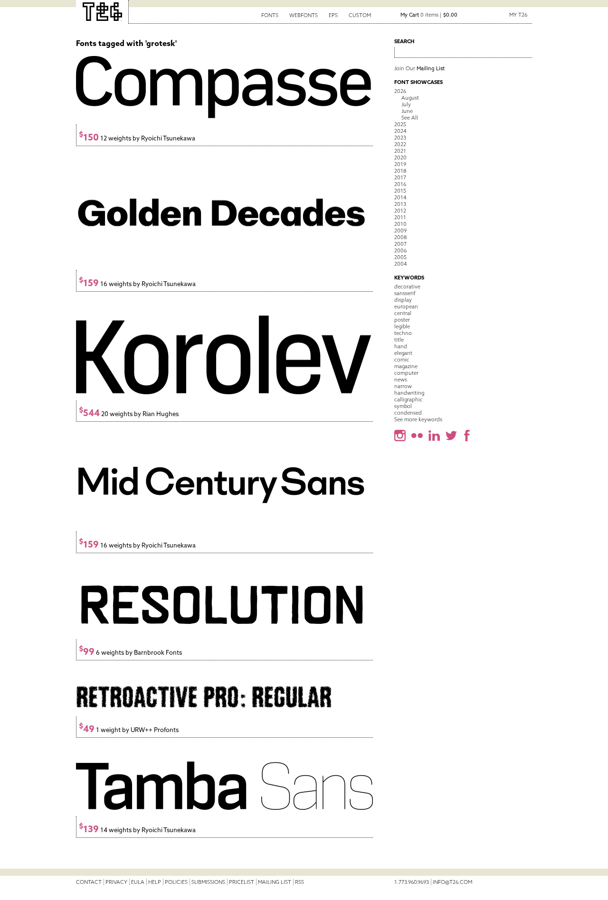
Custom (360, 15)
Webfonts (303, 15)
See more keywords (418, 419)
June (407, 111)
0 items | (428, 14)
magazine (406, 366)
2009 (400, 230)
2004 (400, 263)
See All (409, 117)
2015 (400, 190)
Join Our (419, 68)
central (402, 313)
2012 (400, 210)
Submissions (208, 882)
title (399, 339)
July (406, 104)
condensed (408, 412)
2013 (400, 204)
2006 (400, 250)
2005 (400, 257)
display (403, 300)
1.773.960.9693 (411, 882)
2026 (400, 91)
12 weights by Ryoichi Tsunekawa (137, 138)
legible (402, 326)
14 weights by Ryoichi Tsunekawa (137, 830)
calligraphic (408, 399)
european (406, 306)
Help (154, 882)
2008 (400, 237)
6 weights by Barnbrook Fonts (130, 653)
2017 (400, 177)
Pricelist (241, 882)
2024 (400, 131)
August (410, 97)
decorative (407, 286)
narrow (403, 386)
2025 (400, 124)
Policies (176, 882)
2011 (400, 217)
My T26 (518, 14)
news (400, 379)
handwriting (409, 393)
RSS (299, 882)
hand (400, 346)
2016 (400, 184)
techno (403, 333)
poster (402, 319)
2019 (400, 164)
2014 (400, 197)
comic (401, 359)
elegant (403, 353)
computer (406, 373)
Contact (89, 882)
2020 (400, 157)
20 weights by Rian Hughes (129, 414)
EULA (137, 882)
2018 (400, 170)
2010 (400, 224)
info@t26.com (452, 882)
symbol (403, 406)
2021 (400, 151)
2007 (400, 244)
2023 (400, 137)
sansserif (405, 293)
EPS (333, 15)
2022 (400, 144)
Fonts (269, 15)
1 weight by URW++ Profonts (129, 730)
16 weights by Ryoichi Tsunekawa (137, 284)
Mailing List (274, 882)
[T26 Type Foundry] (102, 12)
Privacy (116, 882)
